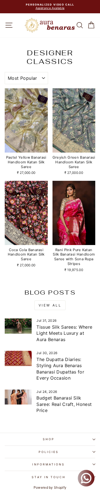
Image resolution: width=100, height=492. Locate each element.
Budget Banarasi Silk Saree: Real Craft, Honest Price (64, 404)
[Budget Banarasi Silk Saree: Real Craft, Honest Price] (18, 397)
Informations (48, 464)
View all (50, 305)
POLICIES (49, 452)
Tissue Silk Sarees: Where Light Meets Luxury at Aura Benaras (64, 333)
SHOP (48, 439)
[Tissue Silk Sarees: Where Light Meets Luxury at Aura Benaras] (18, 326)
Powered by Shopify (50, 487)
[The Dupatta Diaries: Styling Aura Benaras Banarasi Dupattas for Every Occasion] (18, 358)
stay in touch (48, 477)
